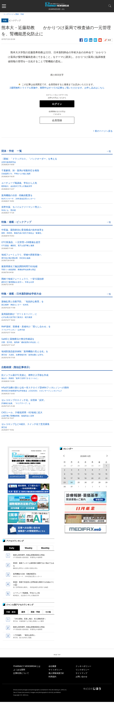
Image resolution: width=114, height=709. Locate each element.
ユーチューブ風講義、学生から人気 (19, 184)
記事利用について (21, 673)
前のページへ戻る (104, 131)
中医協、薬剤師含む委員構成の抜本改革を (22, 231)
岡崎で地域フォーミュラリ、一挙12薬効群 (22, 280)
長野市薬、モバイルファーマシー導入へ (21, 208)
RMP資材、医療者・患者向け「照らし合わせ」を (26, 328)
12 (85, 474)
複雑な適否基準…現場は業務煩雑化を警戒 (28, 556)
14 (99, 474)
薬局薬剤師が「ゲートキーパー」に (19, 315)
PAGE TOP (57, 654)
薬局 (23, 612)
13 (92, 474)
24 (71, 482)
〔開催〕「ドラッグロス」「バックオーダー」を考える (29, 160)
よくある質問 (19, 669)
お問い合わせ (81, 676)
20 (92, 478)
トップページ (8, 14)
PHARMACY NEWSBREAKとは (26, 666)
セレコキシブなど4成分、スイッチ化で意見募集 (25, 425)
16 (64, 478)
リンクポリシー (82, 669)
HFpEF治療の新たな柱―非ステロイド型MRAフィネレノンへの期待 (35, 389)
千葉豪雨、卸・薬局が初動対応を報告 (20, 172)
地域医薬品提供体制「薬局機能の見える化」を (24, 353)
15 (106, 474)
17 (71, 478)
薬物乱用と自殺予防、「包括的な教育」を (22, 303)
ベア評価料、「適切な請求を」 (24, 636)
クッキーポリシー (83, 666)
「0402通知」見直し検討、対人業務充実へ (29, 620)
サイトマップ (81, 673)
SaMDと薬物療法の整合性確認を (20, 340)
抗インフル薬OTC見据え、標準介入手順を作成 (24, 376)
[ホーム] (57, 5)
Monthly (45, 548)
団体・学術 (19, 14)
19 (85, 478)
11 (78, 474)
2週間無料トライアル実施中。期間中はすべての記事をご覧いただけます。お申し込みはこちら (57, 87)
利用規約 (52, 676)
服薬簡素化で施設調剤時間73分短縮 (19, 268)
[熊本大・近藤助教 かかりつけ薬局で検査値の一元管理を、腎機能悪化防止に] (95, 39)
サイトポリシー (55, 669)
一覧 (109, 151)
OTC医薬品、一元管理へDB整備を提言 (20, 243)
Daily (11, 548)
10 (72, 474)
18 (78, 478)
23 (65, 482)
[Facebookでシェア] (81, 39)
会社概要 (52, 666)
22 (106, 478)
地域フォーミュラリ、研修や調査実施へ (21, 256)
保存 (109, 40)
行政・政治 (10, 612)
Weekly (28, 548)
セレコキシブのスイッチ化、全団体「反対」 (23, 401)
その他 (48, 612)
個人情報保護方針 (56, 673)
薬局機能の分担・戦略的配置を (18, 197)
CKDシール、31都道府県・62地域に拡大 (21, 414)
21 (99, 478)
